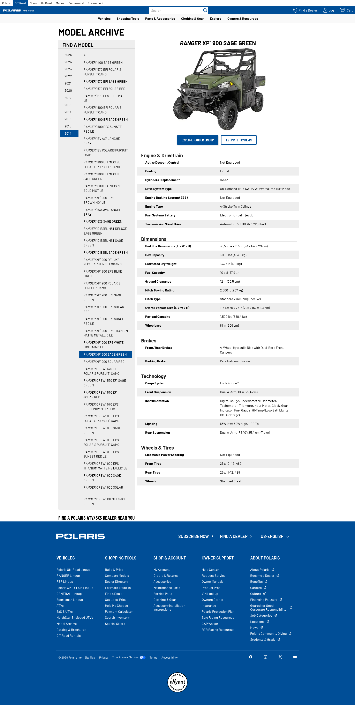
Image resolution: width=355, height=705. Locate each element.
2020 (68, 90)
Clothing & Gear (192, 18)
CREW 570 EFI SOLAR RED (100, 394)
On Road (46, 3)
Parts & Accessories (160, 18)
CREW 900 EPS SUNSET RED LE (101, 454)
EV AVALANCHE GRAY (101, 140)
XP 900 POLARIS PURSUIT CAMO (101, 285)
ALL (86, 55)
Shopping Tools (128, 18)
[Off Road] (18, 10)
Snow (33, 3)
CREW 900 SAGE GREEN (102, 477)
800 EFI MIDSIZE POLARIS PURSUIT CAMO (101, 164)
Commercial (76, 3)
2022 (68, 76)
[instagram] (265, 657)
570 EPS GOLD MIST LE (104, 98)
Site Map (89, 657)
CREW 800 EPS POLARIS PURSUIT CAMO (101, 418)
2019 (68, 97)
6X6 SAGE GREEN (102, 221)
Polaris (6, 3)
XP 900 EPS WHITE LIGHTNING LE (103, 344)
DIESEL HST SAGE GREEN (103, 242)
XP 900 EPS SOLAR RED (103, 309)
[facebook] (250, 657)
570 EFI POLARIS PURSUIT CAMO (102, 71)
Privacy (103, 657)
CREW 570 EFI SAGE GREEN (104, 382)
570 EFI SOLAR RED (104, 88)
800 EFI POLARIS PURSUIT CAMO (102, 109)
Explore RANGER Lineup (198, 140)
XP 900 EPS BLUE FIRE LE (102, 273)
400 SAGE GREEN (103, 62)
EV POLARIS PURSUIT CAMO (105, 152)
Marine (60, 3)
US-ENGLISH (272, 536)
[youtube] (295, 657)
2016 (68, 119)
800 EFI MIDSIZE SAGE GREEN (101, 176)
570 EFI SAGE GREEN (105, 81)
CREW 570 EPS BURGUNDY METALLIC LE (101, 406)
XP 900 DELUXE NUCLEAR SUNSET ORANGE (103, 262)
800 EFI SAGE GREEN (105, 119)
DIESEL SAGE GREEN (105, 252)
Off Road (20, 3)
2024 (68, 62)
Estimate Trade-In (239, 140)
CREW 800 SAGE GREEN (102, 430)
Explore (215, 18)
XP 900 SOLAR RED (103, 361)
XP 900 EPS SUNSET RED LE (104, 321)
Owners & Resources (242, 18)
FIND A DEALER (234, 536)
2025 (68, 55)
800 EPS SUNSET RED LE (102, 129)
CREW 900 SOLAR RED (103, 489)
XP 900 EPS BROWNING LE (98, 200)
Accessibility (169, 657)
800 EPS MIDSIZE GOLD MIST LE (102, 188)
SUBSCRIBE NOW (193, 536)
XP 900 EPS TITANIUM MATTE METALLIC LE (105, 333)
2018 (68, 105)
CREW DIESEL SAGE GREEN (104, 501)
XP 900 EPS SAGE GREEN (102, 297)
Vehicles (104, 18)
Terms (153, 657)
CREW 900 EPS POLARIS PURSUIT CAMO (101, 442)
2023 (68, 69)
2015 (68, 126)
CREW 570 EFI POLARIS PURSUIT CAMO (101, 371)
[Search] (204, 10)
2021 (68, 83)
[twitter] (280, 657)
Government (95, 3)
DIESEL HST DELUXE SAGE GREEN (105, 231)
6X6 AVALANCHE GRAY (102, 212)
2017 (68, 112)
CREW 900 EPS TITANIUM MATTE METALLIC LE (105, 465)
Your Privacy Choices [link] (125, 657)
